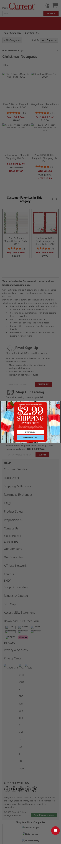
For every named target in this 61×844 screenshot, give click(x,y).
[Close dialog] (58, 403)
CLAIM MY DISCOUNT (30, 437)
